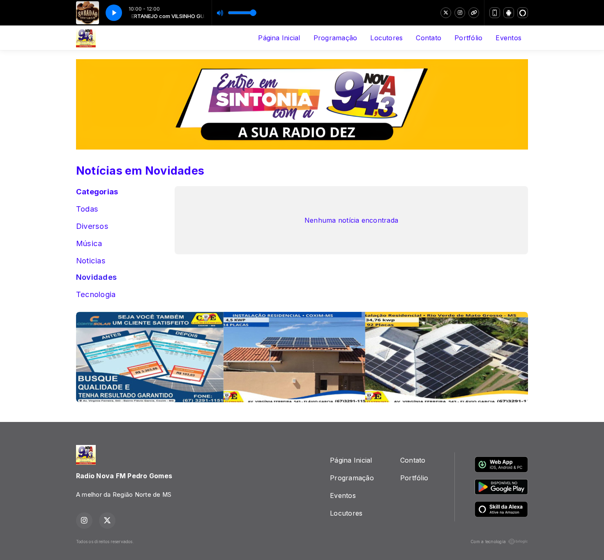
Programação (335, 38)
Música (89, 243)
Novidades (96, 276)
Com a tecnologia (488, 541)
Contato (428, 38)
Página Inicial (279, 38)
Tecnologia (95, 294)
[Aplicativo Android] (508, 12)
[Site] (473, 12)
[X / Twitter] (445, 12)
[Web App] (494, 12)
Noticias (91, 260)
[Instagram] (459, 12)
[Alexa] (522, 12)
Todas (87, 208)
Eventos (508, 38)
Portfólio (468, 38)
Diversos (92, 225)
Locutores (386, 38)
